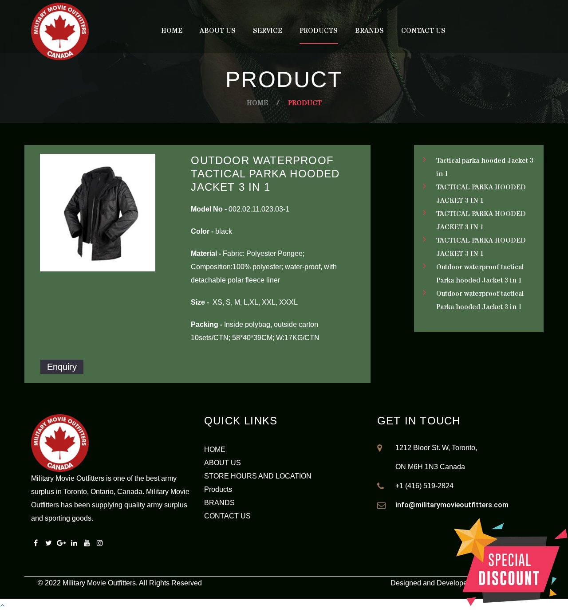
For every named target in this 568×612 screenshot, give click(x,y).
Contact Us (423, 30)
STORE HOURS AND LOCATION (258, 476)
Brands (369, 30)
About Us (218, 30)
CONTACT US (227, 516)
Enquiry (62, 367)
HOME (214, 449)
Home (171, 30)
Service (267, 30)
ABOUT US (222, 463)
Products (319, 30)
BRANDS (219, 502)
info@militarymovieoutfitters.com (452, 505)
